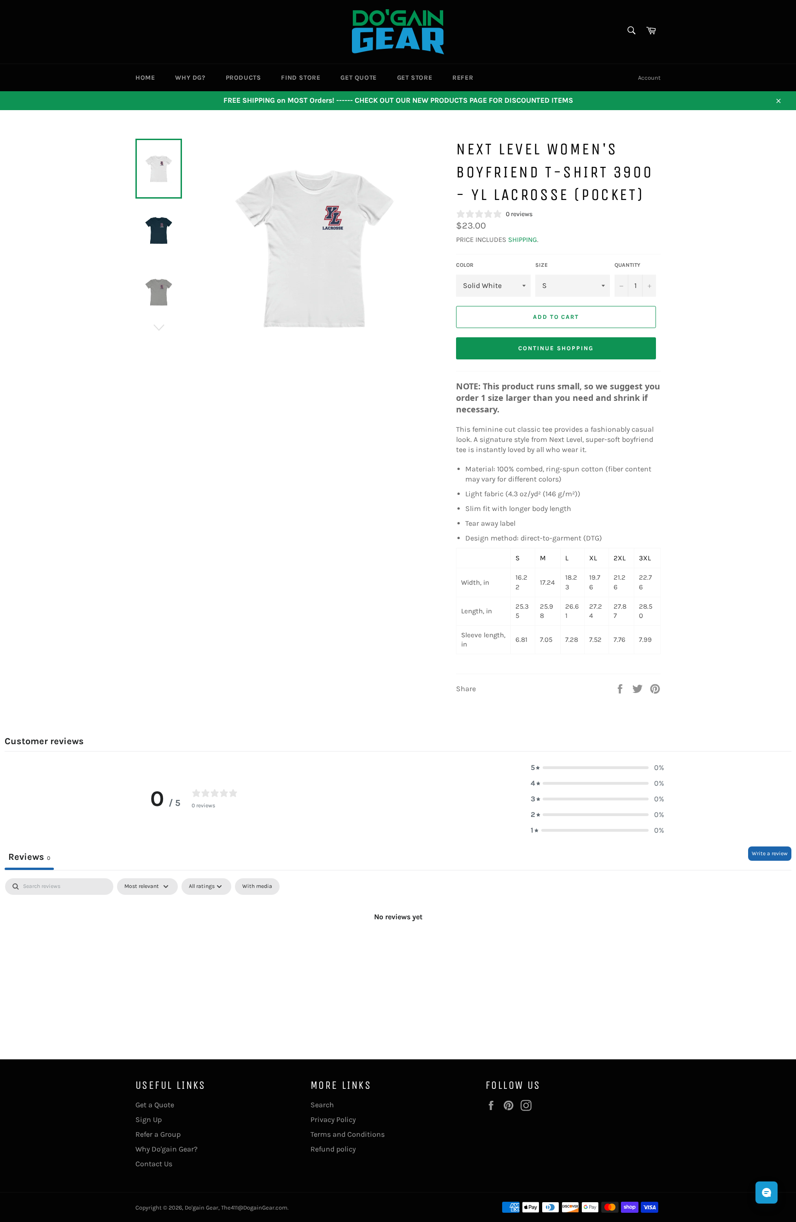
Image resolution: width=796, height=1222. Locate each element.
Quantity (627, 265)
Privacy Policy (333, 1119)
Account (649, 77)
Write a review (770, 853)
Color (465, 265)
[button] (597, 768)
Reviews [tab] (29, 857)
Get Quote (358, 78)
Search (322, 1104)
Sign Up (148, 1119)
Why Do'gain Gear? (166, 1149)
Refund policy (333, 1149)
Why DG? (190, 78)
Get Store (414, 78)
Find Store (300, 78)
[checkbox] (257, 886)
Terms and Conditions (347, 1134)
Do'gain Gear (201, 1207)
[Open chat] (766, 1192)
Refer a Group (158, 1134)
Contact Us (153, 1163)
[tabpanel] (398, 948)
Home (145, 78)
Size (541, 265)
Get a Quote (154, 1104)
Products (243, 78)
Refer (462, 78)
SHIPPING (522, 239)
